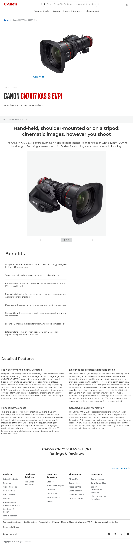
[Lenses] (61, 11)
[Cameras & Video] (51, 11)
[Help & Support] (100, 11)
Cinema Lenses (10, 88)
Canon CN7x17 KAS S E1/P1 (14, 119)
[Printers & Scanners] (82, 11)
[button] (42, 240)
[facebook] (109, 534)
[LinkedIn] (115, 534)
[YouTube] (128, 534)
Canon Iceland (10, 534)
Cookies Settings (11, 527)
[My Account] (127, 5)
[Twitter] (121, 534)
